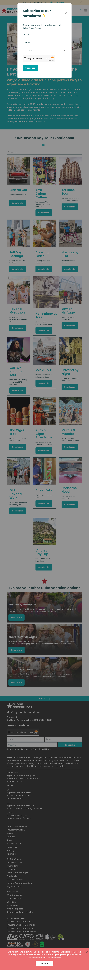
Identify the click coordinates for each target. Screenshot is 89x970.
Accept (44, 963)
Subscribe (30, 68)
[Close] (65, 13)
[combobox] (44, 50)
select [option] (27, 51)
